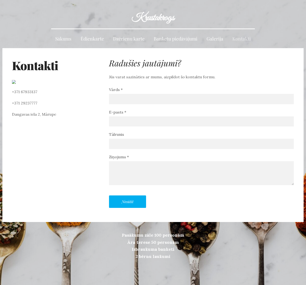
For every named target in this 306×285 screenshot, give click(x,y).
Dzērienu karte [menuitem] (129, 38)
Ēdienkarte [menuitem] (92, 38)
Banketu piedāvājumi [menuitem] (175, 38)
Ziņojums (119, 156)
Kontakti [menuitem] (241, 38)
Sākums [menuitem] (63, 38)
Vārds (116, 89)
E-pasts (117, 112)
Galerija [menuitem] (215, 38)
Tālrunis (116, 134)
